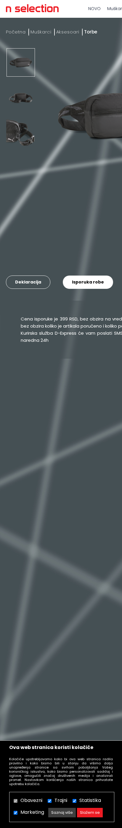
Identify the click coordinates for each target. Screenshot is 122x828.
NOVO (94, 9)
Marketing (32, 812)
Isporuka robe (88, 282)
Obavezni (31, 800)
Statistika (90, 800)
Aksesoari (67, 32)
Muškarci (40, 32)
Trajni (60, 800)
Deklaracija (28, 282)
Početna (16, 32)
